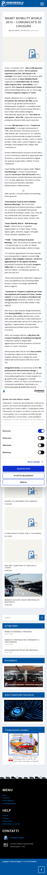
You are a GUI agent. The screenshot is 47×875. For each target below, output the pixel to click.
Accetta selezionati (23, 475)
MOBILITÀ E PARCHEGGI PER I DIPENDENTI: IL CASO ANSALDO (22, 641)
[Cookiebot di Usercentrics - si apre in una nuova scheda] (34, 391)
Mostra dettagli (34, 462)
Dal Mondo (25, 30)
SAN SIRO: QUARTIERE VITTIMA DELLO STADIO (20, 566)
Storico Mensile (8, 801)
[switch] (41, 438)
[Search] (42, 617)
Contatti (5, 816)
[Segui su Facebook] (41, 869)
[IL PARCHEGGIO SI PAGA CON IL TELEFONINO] (23, 518)
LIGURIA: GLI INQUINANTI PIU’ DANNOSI (21, 501)
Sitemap (5, 818)
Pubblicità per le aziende (11, 824)
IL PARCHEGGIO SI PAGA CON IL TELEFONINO (23, 533)
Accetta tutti (23, 469)
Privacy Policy (7, 821)
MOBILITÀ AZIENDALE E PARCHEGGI (18, 632)
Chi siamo (5, 798)
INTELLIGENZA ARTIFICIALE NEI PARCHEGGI (21, 650)
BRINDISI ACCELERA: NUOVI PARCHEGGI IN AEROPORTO (22, 601)
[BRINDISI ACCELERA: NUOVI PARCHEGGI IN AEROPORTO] (23, 585)
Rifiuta (23, 482)
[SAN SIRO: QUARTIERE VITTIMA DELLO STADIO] (23, 550)
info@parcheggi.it (17, 838)
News (4, 795)
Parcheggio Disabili (9, 804)
